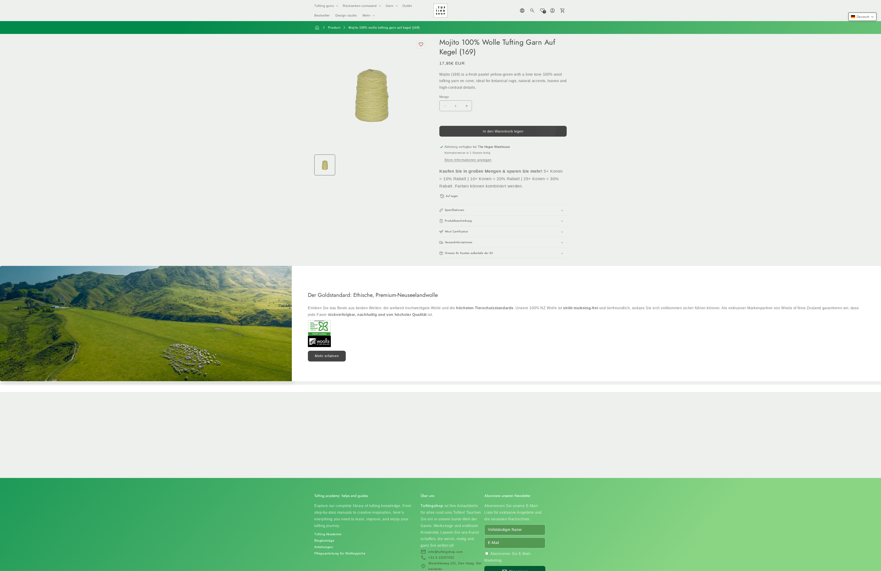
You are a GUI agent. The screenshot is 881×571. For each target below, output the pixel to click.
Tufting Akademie (328, 534)
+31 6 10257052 (441, 557)
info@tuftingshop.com (445, 552)
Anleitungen (323, 547)
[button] (326, 6)
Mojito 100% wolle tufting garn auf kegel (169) (384, 27)
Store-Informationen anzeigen (468, 160)
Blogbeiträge (324, 540)
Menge (444, 97)
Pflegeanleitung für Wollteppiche (339, 553)
